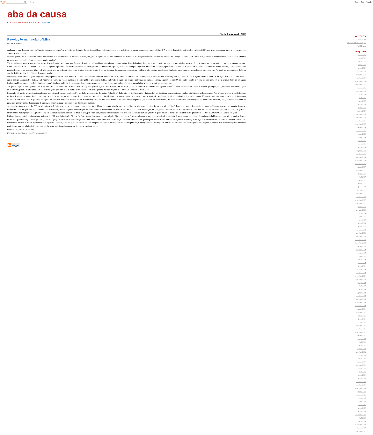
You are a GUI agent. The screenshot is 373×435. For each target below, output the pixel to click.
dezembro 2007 (360, 203)
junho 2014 (362, 375)
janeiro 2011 (361, 309)
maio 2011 (362, 315)
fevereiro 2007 (361, 170)
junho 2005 (362, 104)
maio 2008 (362, 220)
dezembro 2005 (360, 124)
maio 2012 (362, 345)
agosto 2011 (361, 322)
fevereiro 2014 (361, 365)
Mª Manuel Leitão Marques (356, 43)
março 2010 (362, 283)
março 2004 (362, 58)
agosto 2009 (361, 269)
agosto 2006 (361, 150)
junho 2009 (362, 263)
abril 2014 (362, 372)
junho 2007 (362, 183)
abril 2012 (362, 342)
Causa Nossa (45, 22)
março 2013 (362, 355)
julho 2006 (362, 147)
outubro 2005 (361, 117)
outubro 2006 (361, 157)
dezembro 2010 (360, 306)
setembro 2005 (361, 114)
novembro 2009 (360, 276)
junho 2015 (362, 408)
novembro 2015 (360, 414)
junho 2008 (362, 223)
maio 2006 (362, 141)
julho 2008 (362, 226)
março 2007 (362, 173)
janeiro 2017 (361, 428)
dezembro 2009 (360, 279)
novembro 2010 (360, 302)
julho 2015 (362, 411)
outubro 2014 (361, 385)
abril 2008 (362, 216)
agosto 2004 (361, 71)
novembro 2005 (360, 121)
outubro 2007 (361, 197)
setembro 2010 (361, 296)
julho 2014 (362, 378)
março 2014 (362, 368)
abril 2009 (362, 256)
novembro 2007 (360, 200)
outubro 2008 (361, 236)
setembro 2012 (361, 352)
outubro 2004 (361, 78)
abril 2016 (362, 418)
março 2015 (362, 398)
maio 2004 (362, 61)
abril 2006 (362, 137)
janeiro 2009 (361, 246)
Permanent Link (41, 133)
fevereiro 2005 (361, 91)
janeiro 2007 (361, 167)
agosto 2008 (361, 230)
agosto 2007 (361, 190)
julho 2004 (362, 68)
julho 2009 (362, 266)
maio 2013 (362, 358)
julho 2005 (362, 107)
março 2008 (362, 213)
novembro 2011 (360, 332)
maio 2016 (362, 421)
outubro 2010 (361, 299)
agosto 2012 (361, 348)
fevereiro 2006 (361, 131)
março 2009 (362, 253)
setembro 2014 (361, 382)
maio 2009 (362, 259)
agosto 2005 (361, 111)
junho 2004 (362, 64)
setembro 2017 (361, 431)
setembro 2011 (361, 325)
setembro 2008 (361, 233)
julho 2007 (362, 187)
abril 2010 (362, 286)
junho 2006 (362, 144)
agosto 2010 (361, 292)
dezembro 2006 (360, 164)
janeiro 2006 (361, 127)
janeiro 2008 (361, 206)
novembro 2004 (360, 81)
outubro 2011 (361, 329)
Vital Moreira (361, 46)
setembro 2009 (361, 273)
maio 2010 (362, 289)
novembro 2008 (360, 240)
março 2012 (362, 339)
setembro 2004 (361, 74)
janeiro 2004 (361, 55)
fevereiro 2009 (361, 249)
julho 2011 (362, 319)
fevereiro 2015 (361, 395)
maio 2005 (362, 101)
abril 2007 (362, 177)
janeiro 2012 (361, 335)
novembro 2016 (360, 424)
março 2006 (362, 134)
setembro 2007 (361, 193)
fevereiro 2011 (361, 312)
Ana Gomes (362, 39)
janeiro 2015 (361, 391)
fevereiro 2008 (361, 210)
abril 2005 (362, 98)
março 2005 (362, 94)
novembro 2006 (360, 160)
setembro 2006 (361, 154)
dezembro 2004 (360, 84)
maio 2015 (362, 405)
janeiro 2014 (361, 362)
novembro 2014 (360, 388)
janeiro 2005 (361, 88)
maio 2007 (362, 180)
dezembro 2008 (360, 243)
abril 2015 (362, 401)
